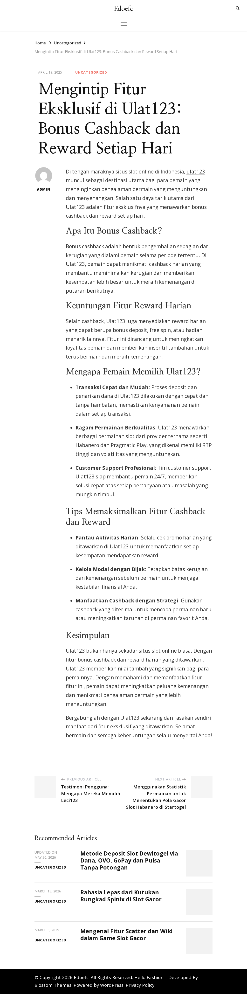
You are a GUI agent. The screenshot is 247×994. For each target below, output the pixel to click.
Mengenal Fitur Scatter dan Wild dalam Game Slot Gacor (126, 934)
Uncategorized (91, 72)
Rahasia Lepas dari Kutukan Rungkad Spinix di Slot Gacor (121, 895)
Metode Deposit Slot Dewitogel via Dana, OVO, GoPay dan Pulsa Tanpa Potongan (129, 860)
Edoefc (123, 8)
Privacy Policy (140, 985)
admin (43, 189)
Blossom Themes (52, 985)
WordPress (112, 985)
